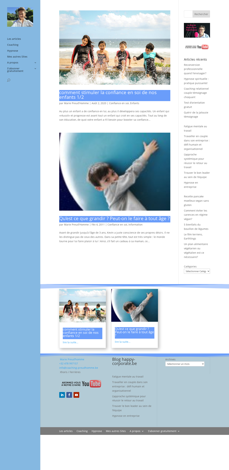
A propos (12, 62)
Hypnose (12, 50)
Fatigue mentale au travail (127, 376)
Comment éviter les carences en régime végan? (196, 215)
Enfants (134, 103)
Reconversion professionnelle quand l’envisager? (195, 69)
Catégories (190, 266)
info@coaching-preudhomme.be (78, 367)
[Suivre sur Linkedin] (62, 395)
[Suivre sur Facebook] (69, 395)
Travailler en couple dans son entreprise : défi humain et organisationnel (130, 386)
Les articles (14, 39)
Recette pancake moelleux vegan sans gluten (196, 201)
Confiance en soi (119, 103)
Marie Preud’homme (71, 359)
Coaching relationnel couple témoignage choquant (196, 93)
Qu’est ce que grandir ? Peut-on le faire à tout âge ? (114, 218)
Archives (170, 359)
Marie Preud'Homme (76, 103)
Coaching (12, 45)
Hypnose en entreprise (126, 415)
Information (135, 224)
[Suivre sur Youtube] (76, 395)
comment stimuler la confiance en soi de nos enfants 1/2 (108, 94)
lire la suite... (70, 342)
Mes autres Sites (17, 56)
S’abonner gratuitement (15, 70)
